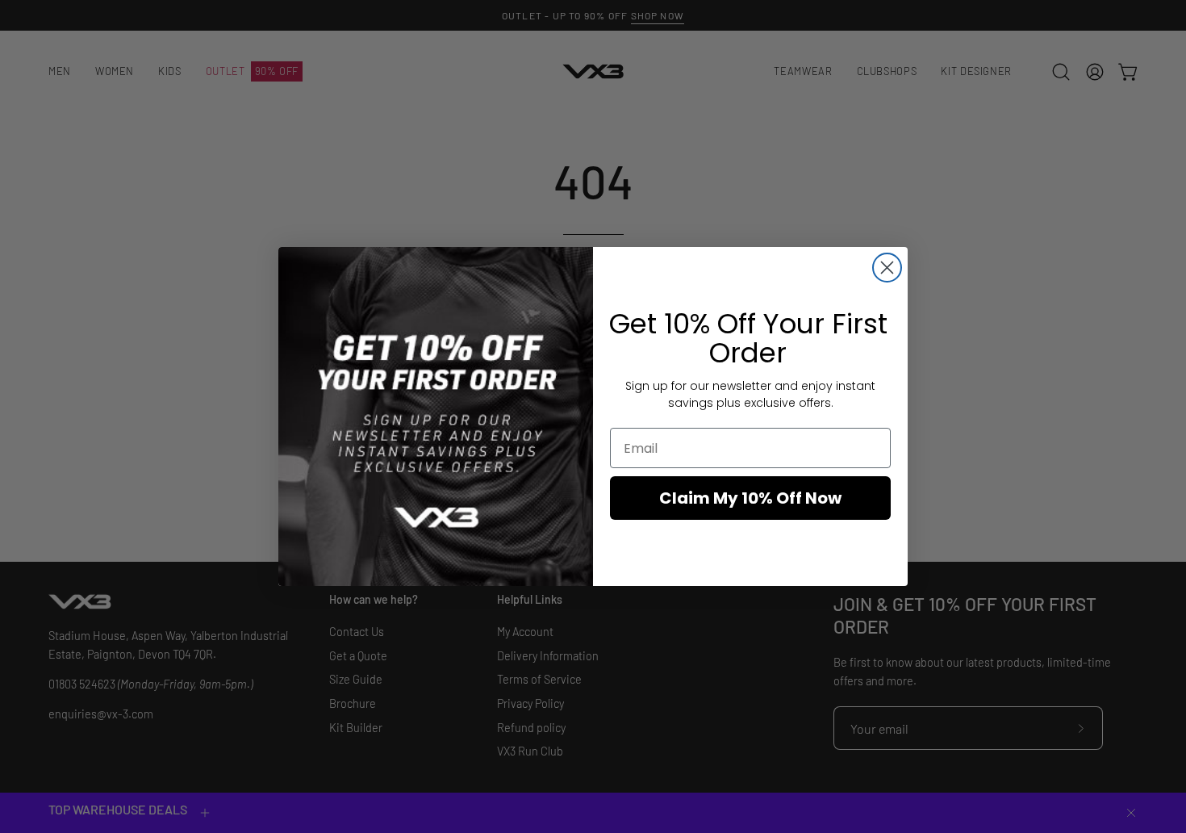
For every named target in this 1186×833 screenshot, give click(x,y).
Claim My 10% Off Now (750, 498)
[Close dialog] (887, 267)
